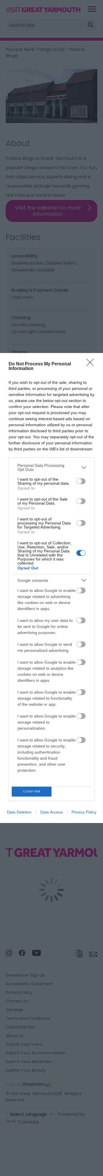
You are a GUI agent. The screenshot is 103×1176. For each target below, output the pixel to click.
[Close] (91, 364)
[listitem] (51, 467)
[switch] (81, 481)
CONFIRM (31, 791)
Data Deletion (19, 812)
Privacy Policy (84, 812)
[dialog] (51, 588)
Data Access (51, 812)
